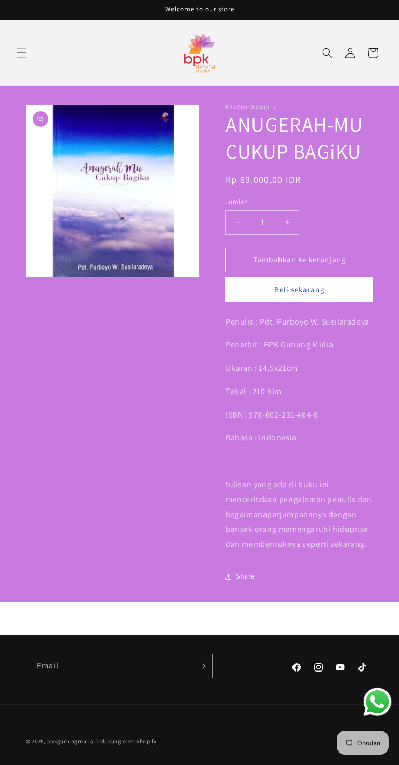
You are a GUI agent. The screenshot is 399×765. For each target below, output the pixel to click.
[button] (21, 53)
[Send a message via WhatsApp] (377, 702)
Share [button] (245, 576)
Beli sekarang (299, 289)
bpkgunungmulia (70, 741)
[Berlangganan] (201, 666)
